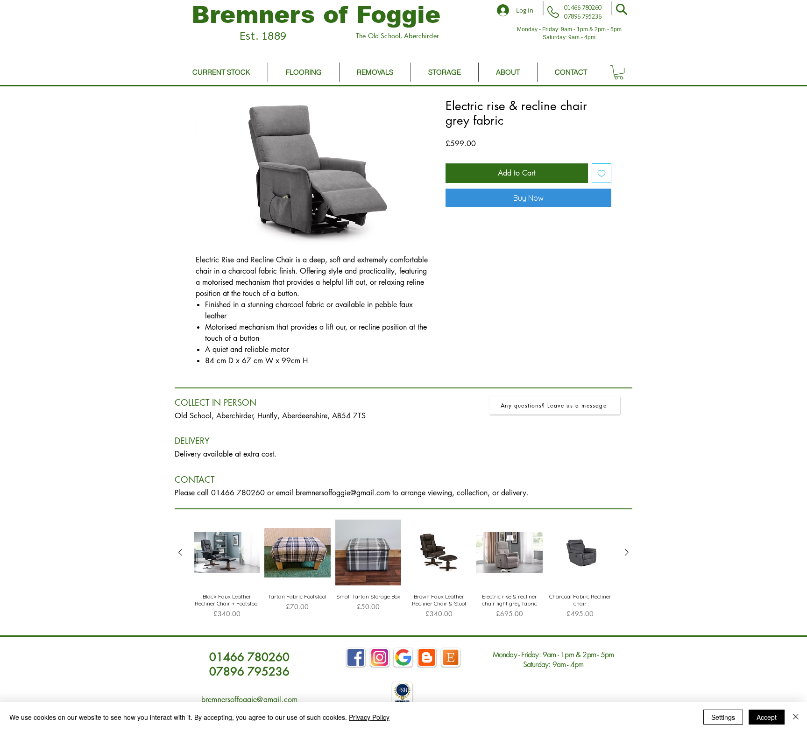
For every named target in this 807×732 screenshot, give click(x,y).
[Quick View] (227, 552)
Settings (723, 717)
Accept (767, 717)
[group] (403, 573)
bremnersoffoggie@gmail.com (343, 493)
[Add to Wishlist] (601, 173)
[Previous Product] (180, 552)
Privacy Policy (369, 717)
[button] (622, 9)
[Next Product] (626, 552)
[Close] (795, 717)
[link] (618, 72)
